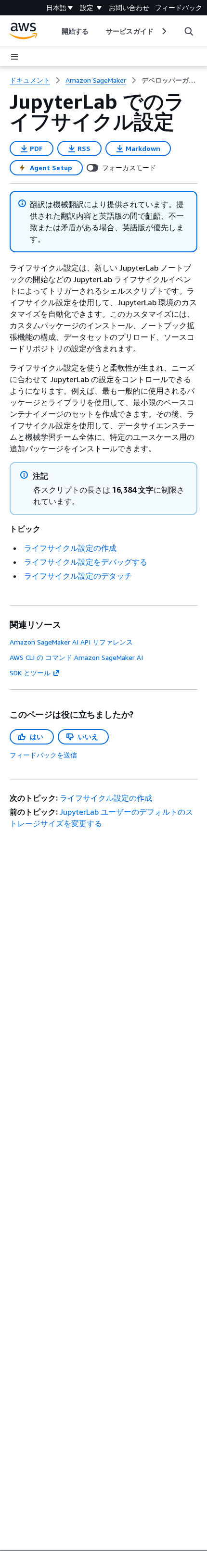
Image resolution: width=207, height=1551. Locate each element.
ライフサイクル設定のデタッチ (78, 576)
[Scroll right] (163, 31)
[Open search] (188, 31)
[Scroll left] (55, 31)
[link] (169, 80)
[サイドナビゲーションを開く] (14, 56)
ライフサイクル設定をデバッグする (85, 562)
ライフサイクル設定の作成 (70, 548)
